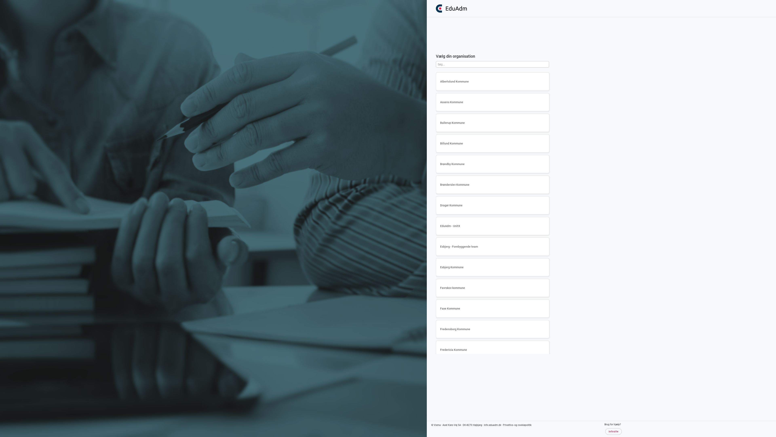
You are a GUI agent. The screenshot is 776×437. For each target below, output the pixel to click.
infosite (613, 431)
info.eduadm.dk (492, 425)
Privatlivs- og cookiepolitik (517, 425)
